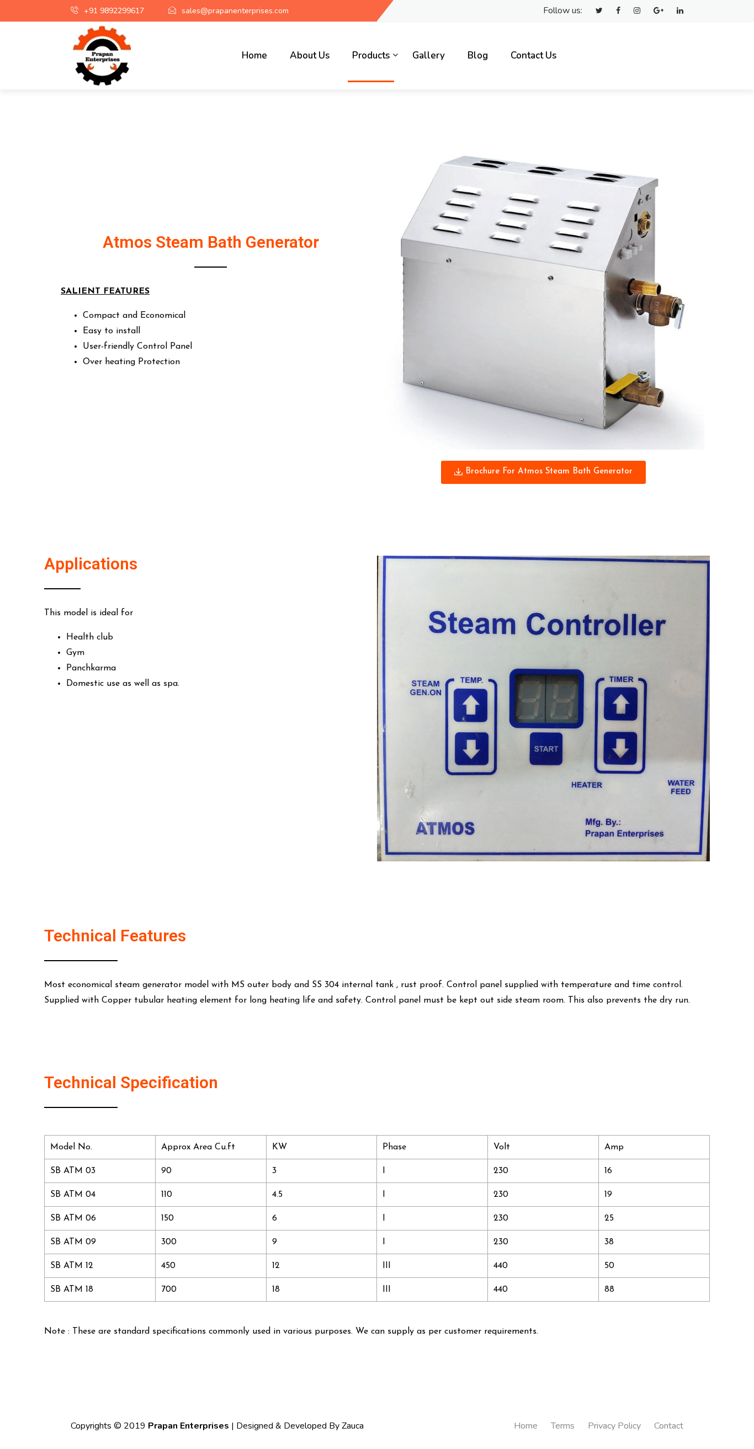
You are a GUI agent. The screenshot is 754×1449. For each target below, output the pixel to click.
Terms (563, 1426)
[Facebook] (612, 11)
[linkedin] (674, 11)
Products (371, 55)
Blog (478, 55)
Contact (668, 1426)
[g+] (653, 11)
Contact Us (533, 55)
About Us (310, 55)
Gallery (428, 55)
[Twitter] (594, 11)
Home (254, 55)
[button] (543, 472)
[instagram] (631, 11)
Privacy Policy (614, 1426)
